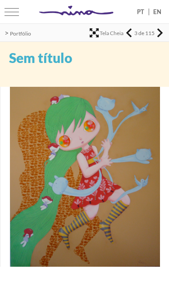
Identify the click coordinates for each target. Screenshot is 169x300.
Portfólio (20, 33)
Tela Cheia (111, 33)
